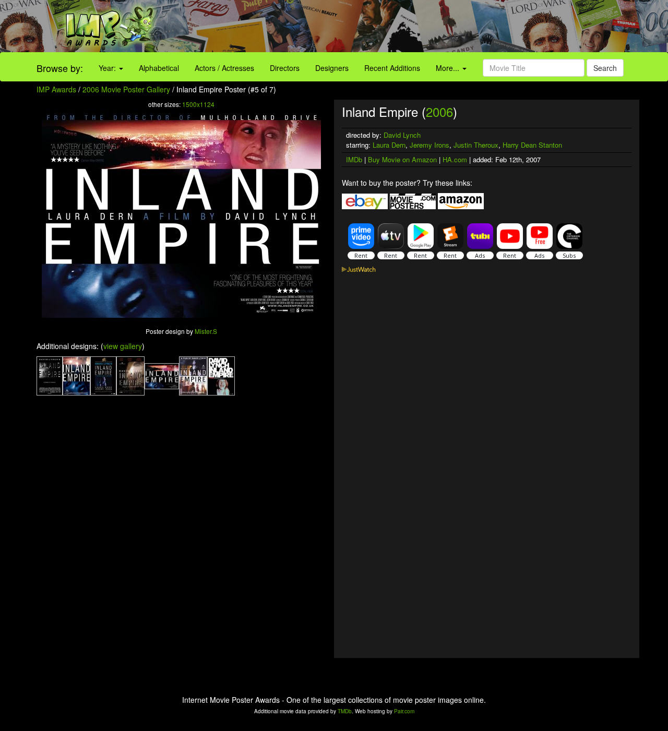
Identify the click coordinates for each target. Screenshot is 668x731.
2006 (439, 111)
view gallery (122, 346)
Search (605, 68)
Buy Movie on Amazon (402, 159)
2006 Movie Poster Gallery (126, 89)
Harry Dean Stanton (532, 145)
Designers (332, 68)
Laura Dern (389, 145)
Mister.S (206, 331)
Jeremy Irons (429, 145)
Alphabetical (159, 68)
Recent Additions (392, 68)
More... (448, 68)
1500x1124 (198, 104)
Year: (108, 68)
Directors (285, 68)
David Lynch (402, 135)
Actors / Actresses (224, 68)
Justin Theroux (476, 145)
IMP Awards (56, 89)
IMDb (354, 159)
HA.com (455, 159)
